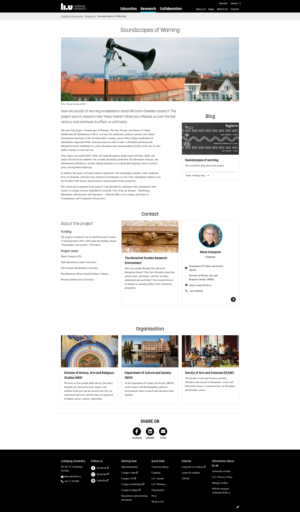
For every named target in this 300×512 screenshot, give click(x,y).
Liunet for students (191, 472)
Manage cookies (220, 482)
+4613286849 (196, 290)
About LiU (201, 9)
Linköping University (72, 16)
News (211, 9)
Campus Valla (128, 472)
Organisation (158, 490)
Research (148, 8)
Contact (235, 9)
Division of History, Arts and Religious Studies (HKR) (203, 277)
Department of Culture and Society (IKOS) (206, 267)
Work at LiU (222, 9)
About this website (221, 471)
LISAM (185, 478)
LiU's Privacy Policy (222, 477)
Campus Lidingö (129, 490)
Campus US (127, 478)
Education (128, 8)
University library (160, 466)
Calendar (156, 472)
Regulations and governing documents (134, 497)
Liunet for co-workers (192, 466)
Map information (129, 466)
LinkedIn (101, 480)
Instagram (101, 474)
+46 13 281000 (71, 481)
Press (154, 495)
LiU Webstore (158, 484)
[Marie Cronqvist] (210, 299)
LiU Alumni (158, 478)
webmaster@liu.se (221, 492)
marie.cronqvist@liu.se (200, 285)
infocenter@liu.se (72, 476)
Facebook (101, 467)
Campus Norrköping (131, 484)
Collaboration (171, 8)
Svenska (223, 3)
